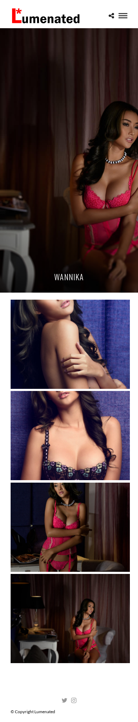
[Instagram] (73, 700)
